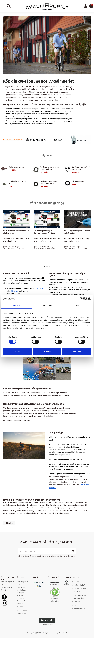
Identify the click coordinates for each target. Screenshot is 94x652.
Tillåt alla (77, 352)
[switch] (35, 342)
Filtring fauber (78, 181)
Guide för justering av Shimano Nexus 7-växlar (44, 232)
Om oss (77, 605)
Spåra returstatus (47, 625)
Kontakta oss (79, 609)
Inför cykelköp (80, 585)
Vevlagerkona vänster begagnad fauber (49, 168)
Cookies (77, 602)
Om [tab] (77, 305)
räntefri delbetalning (41, 411)
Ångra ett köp (47, 620)
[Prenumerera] (73, 551)
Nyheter (47, 155)
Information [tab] (47, 305)
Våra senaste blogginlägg (47, 203)
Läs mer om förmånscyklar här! (16, 420)
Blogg (76, 582)
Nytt (6, 246)
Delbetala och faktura (80, 590)
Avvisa (17, 352)
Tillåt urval (47, 352)
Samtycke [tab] (16, 305)
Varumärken (79, 598)
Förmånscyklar (80, 595)
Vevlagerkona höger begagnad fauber (49, 182)
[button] (42, 77)
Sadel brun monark (17, 167)
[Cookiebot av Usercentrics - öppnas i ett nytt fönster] (80, 298)
